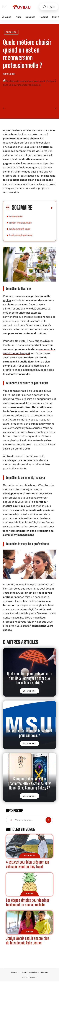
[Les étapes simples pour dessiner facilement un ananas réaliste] (29, 884)
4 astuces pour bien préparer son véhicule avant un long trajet (27, 864)
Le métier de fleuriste (16, 216)
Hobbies (29, 893)
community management (18, 534)
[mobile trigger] (5, 7)
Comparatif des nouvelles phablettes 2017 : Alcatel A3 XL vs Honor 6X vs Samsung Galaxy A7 (29, 783)
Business (11, 32)
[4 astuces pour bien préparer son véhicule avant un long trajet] (29, 846)
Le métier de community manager (19, 229)
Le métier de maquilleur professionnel (20, 235)
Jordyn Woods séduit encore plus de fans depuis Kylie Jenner (27, 940)
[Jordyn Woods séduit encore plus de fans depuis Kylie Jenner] (29, 922)
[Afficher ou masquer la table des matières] (42, 208)
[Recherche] (44, 7)
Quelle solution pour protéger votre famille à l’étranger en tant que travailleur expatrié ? (29, 678)
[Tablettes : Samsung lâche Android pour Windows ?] (29, 725)
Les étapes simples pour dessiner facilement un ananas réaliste (27, 902)
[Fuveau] (21, 7)
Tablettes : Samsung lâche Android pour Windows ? (29, 733)
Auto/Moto (29, 855)
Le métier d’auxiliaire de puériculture (20, 222)
